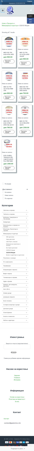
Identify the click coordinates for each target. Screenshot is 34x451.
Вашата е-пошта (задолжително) (17, 343)
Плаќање (17, 377)
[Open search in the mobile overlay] (2, 1)
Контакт (6, 418)
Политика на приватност (17, 399)
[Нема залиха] (3, 195)
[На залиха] (3, 192)
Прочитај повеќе (7, 61)
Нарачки (17, 375)
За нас (17, 401)
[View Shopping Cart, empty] (30, 10)
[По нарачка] (3, 198)
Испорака (17, 380)
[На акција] (3, 183)
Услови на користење (17, 397)
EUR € (29, 16)
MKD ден (29, 21)
